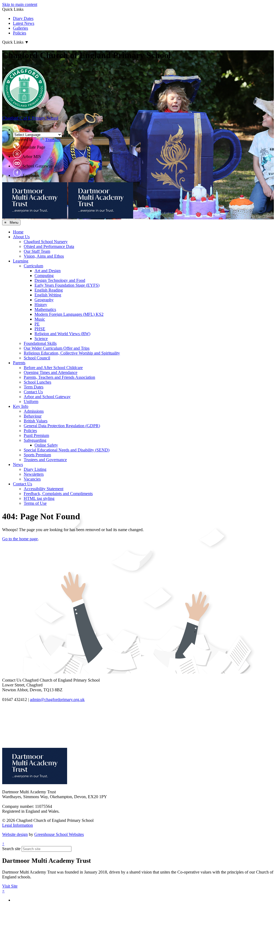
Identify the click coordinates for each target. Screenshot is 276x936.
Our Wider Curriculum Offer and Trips (56, 348)
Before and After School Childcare (53, 367)
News (18, 464)
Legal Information (17, 825)
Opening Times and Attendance (50, 372)
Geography (44, 299)
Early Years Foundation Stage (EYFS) (66, 285)
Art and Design (47, 270)
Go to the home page (20, 539)
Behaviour (33, 416)
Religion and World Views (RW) (62, 333)
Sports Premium (37, 455)
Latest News (23, 23)
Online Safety (46, 445)
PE (37, 324)
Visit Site (10, 886)
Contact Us (33, 392)
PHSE (39, 329)
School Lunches (37, 382)
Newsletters (34, 474)
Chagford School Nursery (46, 241)
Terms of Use (35, 503)
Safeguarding (35, 440)
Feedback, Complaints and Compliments (58, 493)
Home (18, 232)
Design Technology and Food (59, 280)
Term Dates (33, 387)
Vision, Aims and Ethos (44, 256)
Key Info (20, 406)
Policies (19, 33)
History (40, 304)
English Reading (48, 290)
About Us (21, 236)
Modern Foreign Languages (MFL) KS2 (69, 314)
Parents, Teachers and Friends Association (59, 377)
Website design (15, 834)
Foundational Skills (40, 343)
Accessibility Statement (43, 488)
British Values (35, 421)
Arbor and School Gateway (47, 396)
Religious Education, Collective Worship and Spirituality (72, 353)
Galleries (20, 28)
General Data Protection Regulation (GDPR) (62, 425)
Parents (19, 362)
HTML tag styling (39, 498)
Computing (44, 275)
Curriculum (33, 266)
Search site (11, 848)
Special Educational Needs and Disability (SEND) (66, 450)
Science (41, 338)
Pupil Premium (36, 435)
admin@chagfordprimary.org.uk (57, 699)
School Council (37, 358)
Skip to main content (19, 4)
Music (39, 319)
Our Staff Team (37, 251)
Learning (20, 261)
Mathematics (45, 309)
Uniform (31, 401)
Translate (53, 139)
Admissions (34, 411)
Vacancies (32, 479)
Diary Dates (23, 18)
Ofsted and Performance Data (49, 246)
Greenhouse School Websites (59, 834)
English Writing (47, 295)
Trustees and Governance (45, 459)
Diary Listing (35, 469)
